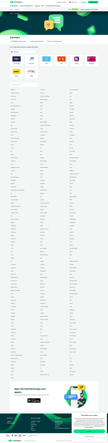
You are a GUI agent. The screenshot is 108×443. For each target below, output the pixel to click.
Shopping (37, 6)
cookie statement (98, 426)
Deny (89, 440)
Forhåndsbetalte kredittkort (53, 6)
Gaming (57, 426)
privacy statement (89, 427)
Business (33, 430)
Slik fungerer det (60, 440)
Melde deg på (93, 2)
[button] (73, 2)
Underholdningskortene (26, 6)
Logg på (83, 2)
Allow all (89, 431)
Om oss (33, 423)
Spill (43, 6)
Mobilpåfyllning (14, 6)
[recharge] (16, 2)
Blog (32, 428)
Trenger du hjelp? (61, 2)
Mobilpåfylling (59, 421)
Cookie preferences (89, 436)
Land (32, 426)
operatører (34, 424)
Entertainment (58, 423)
